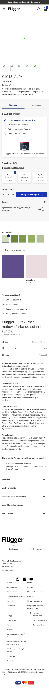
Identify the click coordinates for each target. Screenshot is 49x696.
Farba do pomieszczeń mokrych (20, 129)
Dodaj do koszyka (29, 194)
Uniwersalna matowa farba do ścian (22, 120)
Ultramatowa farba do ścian (18, 125)
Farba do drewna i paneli (17, 134)
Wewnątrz (13, 105)
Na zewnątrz (36, 105)
